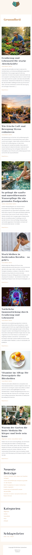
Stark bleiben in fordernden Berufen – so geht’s (16, 257)
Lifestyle (6, 520)
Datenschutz (17, 550)
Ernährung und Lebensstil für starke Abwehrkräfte (14, 61)
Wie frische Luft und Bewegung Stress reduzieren (13, 129)
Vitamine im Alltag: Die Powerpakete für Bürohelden (15, 375)
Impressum (17, 551)
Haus (5, 518)
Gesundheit (5, 66)
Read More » (5, 90)
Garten (3, 203)
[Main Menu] (16, 10)
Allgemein (4, 439)
